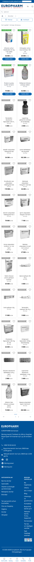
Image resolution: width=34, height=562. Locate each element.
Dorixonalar (28, 521)
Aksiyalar (4, 515)
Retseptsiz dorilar (7, 492)
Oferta (26, 488)
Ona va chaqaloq (7, 506)
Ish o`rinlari (28, 491)
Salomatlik (5, 484)
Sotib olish (9, 59)
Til (27, 6)
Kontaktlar (27, 504)
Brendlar (10, 16)
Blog (25, 494)
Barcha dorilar (6, 481)
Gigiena (4, 509)
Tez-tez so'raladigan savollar (28, 526)
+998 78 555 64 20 (10, 445)
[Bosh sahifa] (2, 16)
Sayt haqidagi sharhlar (27, 533)
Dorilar (3, 512)
